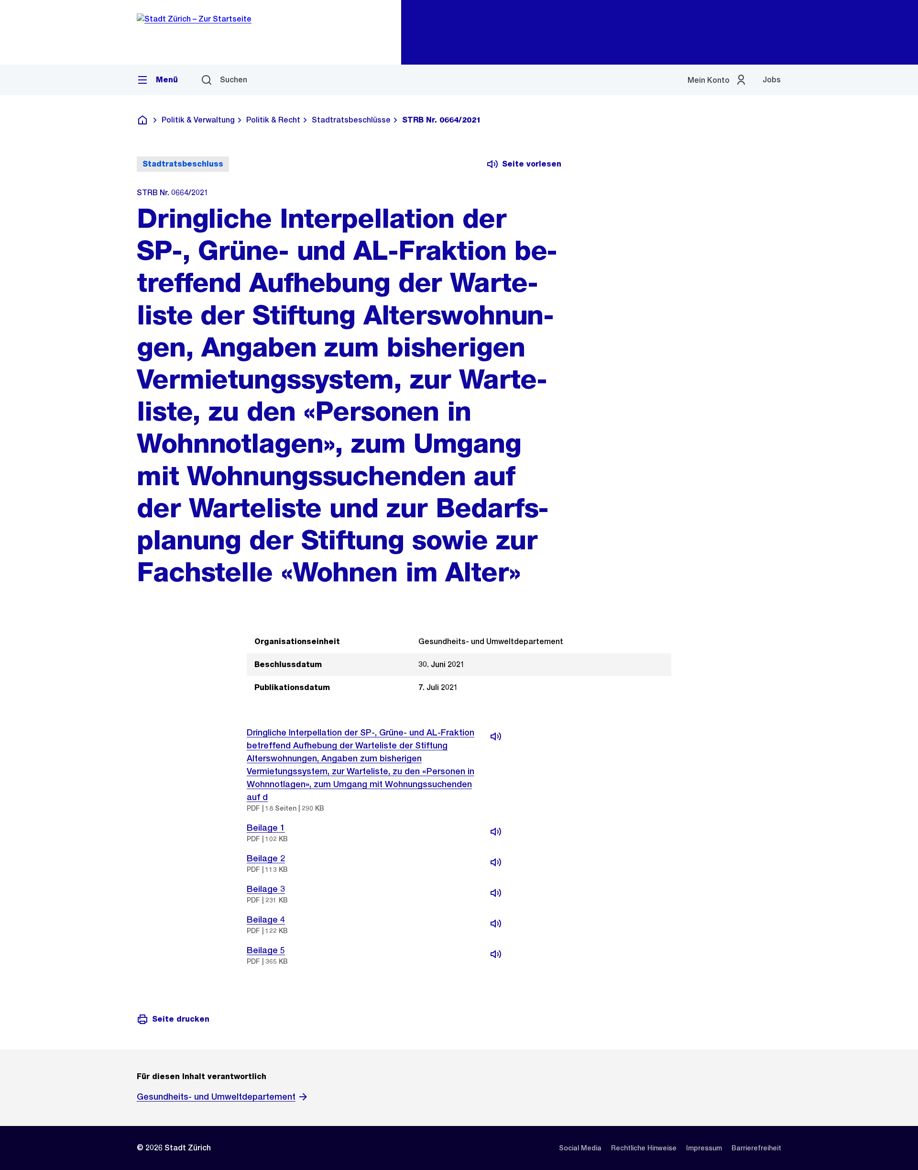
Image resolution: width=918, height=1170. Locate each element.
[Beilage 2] (495, 862)
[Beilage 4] (495, 923)
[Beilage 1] (495, 831)
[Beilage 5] (495, 954)
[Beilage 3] (495, 892)
